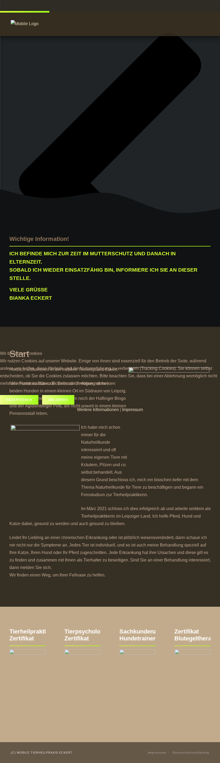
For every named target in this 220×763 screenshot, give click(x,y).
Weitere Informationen (98, 409)
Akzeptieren (19, 400)
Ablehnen (58, 400)
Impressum (132, 409)
